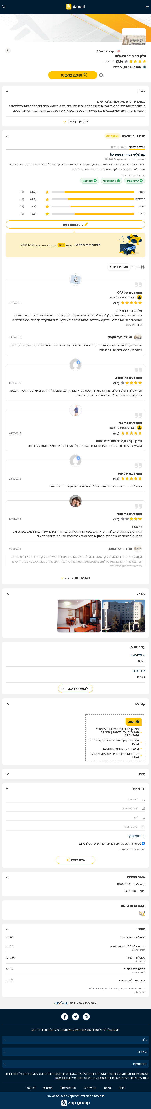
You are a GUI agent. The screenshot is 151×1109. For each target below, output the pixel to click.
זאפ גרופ (48, 1088)
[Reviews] (135, 61)
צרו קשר (31, 1088)
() (119, 61)
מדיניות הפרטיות (99, 844)
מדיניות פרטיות (68, 1088)
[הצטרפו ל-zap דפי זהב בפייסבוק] (65, 1017)
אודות (122, 1088)
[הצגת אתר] (142, 913)
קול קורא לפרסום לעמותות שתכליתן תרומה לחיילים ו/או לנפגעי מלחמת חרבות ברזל (75, 1030)
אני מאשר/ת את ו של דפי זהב (109, 844)
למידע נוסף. (140, 991)
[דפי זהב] (75, 7)
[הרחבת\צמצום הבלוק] (7, 91)
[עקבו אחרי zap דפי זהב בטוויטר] (75, 1017)
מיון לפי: (136, 267)
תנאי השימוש (116, 844)
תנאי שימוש (90, 1088)
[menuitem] (75, 1040)
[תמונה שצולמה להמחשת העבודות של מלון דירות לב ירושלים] (123, 616)
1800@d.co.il (63, 1078)
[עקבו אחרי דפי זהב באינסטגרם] (86, 1017)
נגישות (107, 1088)
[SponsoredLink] (101, 75)
